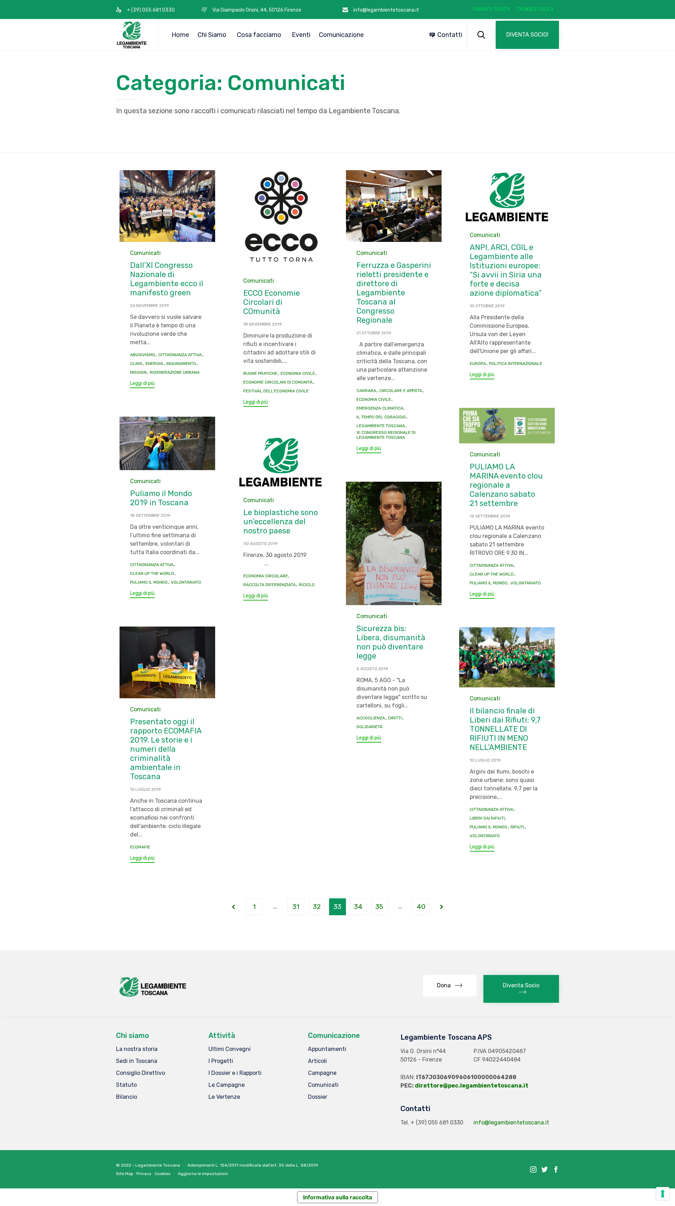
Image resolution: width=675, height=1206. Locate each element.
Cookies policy (535, 9)
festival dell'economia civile (276, 391)
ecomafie (140, 847)
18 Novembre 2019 (262, 324)
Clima (136, 363)
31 (295, 907)
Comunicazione (341, 35)
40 (421, 907)
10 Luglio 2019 (485, 760)
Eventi (301, 35)
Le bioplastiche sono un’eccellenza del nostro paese (280, 521)
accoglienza (370, 718)
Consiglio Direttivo (140, 1073)
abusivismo (142, 354)
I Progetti (220, 1061)
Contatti (449, 35)
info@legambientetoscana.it (511, 1122)
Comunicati (145, 253)
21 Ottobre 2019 (373, 333)
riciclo (307, 584)
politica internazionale (515, 363)
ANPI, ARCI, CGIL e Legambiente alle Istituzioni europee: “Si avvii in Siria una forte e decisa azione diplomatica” (506, 270)
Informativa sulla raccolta (337, 1197)
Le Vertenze (224, 1096)
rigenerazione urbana (175, 372)
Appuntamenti (327, 1049)
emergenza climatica (379, 408)
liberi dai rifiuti (487, 818)
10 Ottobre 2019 (487, 305)
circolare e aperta (400, 390)
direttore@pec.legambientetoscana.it (471, 1085)
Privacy (144, 1173)
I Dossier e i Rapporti (235, 1073)
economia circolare (265, 575)
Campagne (322, 1073)
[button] (527, 35)
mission (138, 372)
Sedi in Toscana (136, 1061)
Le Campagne (226, 1085)
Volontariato (525, 582)
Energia (154, 363)
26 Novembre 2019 (149, 305)
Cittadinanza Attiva (180, 354)
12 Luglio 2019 (145, 789)
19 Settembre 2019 (490, 516)
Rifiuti (517, 827)
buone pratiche (260, 373)
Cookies (163, 1173)
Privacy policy (491, 9)
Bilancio (126, 1096)
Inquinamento (181, 363)
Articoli (317, 1061)
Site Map (124, 1173)
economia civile (298, 373)
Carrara (366, 390)
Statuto (126, 1085)
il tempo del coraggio (381, 417)
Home (180, 35)
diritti (395, 718)
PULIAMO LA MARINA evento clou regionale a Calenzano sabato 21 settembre (506, 485)
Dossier (317, 1096)
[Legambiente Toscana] (132, 35)
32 (317, 907)
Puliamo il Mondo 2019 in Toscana (161, 498)
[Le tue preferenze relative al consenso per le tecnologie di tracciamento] (662, 1193)
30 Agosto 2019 (260, 543)
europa (478, 363)
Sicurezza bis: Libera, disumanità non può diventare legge (390, 642)
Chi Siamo (212, 35)
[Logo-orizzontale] (152, 996)
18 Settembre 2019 (150, 515)
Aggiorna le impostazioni (203, 1173)
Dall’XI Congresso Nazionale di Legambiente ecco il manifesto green (166, 279)
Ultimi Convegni (229, 1049)
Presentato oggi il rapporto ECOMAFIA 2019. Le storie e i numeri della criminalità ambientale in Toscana (166, 749)
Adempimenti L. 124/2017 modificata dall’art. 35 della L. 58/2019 (252, 1165)
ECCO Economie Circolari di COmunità (271, 302)
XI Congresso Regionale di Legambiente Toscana (386, 435)
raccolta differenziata (269, 584)
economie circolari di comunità (278, 382)
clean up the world (492, 574)
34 (358, 907)
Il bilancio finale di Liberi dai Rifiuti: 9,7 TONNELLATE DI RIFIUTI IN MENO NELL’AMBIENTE (505, 729)
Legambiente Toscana (380, 425)
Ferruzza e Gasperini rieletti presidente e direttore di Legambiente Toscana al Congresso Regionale (393, 293)
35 (379, 907)
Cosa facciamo (259, 35)
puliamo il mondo (488, 582)
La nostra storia (137, 1049)
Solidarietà (369, 726)
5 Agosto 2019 (372, 668)
